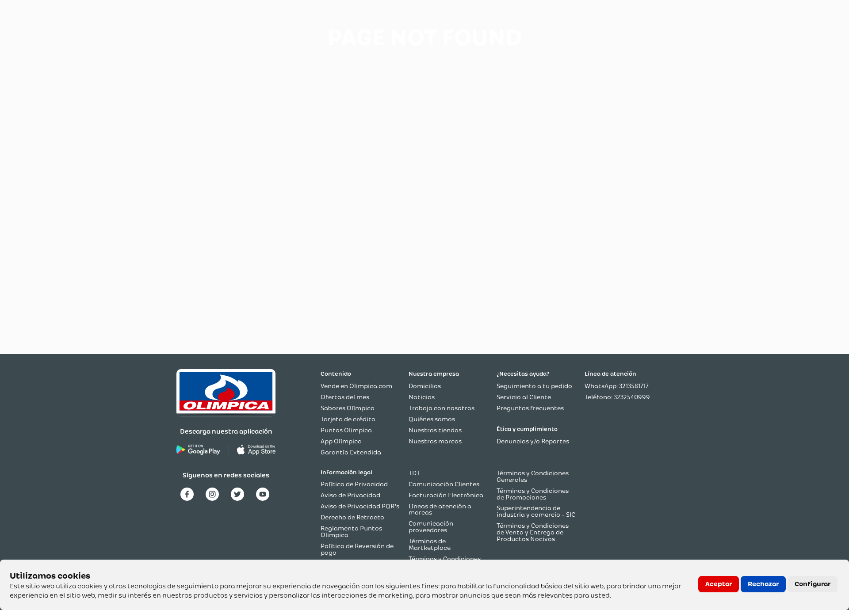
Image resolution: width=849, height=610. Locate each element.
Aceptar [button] (718, 584)
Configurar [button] (812, 584)
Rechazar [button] (763, 584)
